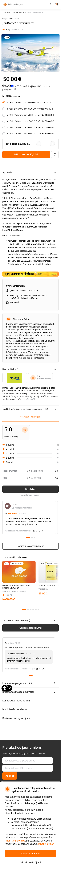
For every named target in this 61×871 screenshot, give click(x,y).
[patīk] (55, 154)
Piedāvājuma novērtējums (30, 417)
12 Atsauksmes (16, 29)
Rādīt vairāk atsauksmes (30, 546)
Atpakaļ (7, 12)
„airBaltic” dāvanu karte (33, 12)
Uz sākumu (17, 12)
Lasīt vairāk (29, 399)
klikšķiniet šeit (46, 844)
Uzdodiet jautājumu (30, 627)
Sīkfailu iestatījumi (30, 862)
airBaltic (15, 18)
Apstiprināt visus (30, 853)
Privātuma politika (15, 840)
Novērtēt (30, 489)
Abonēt (9, 775)
